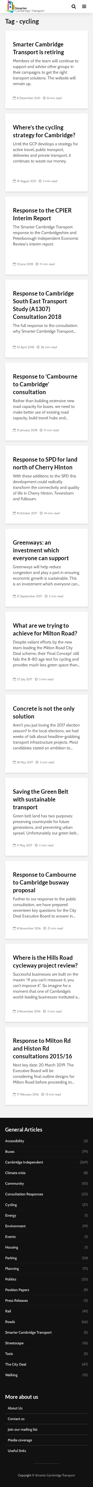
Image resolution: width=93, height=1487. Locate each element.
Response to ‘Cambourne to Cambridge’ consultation (45, 384)
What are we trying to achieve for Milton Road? (45, 629)
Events (10, 1236)
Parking (11, 1258)
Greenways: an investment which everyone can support (41, 550)
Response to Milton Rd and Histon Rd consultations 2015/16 (42, 1048)
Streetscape (14, 1343)
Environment (15, 1226)
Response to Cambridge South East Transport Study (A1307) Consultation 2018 (43, 305)
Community (14, 1183)
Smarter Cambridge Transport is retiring (38, 48)
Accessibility (14, 1141)
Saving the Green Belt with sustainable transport (40, 799)
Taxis (9, 1353)
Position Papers (17, 1289)
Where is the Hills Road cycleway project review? (45, 961)
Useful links (17, 1450)
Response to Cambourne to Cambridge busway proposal (44, 882)
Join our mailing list (22, 1429)
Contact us (16, 1418)
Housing (11, 1247)
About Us (15, 1408)
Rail (8, 1311)
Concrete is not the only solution (44, 712)
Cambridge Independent (24, 1162)
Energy (10, 1215)
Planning (12, 1268)
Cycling (11, 1204)
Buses (9, 1151)
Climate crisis (15, 1172)
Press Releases (16, 1300)
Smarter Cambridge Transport (28, 1332)
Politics (10, 1279)
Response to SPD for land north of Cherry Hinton (45, 463)
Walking (11, 1375)
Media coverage (20, 1440)
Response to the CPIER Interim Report (42, 214)
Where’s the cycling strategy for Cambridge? (44, 131)
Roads (10, 1321)
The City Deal (15, 1364)
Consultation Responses (24, 1194)
